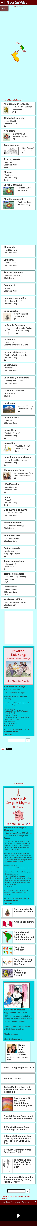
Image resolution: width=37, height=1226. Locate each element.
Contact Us (9, 1202)
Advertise (18, 1202)
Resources (25, 1202)
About (3, 1202)
